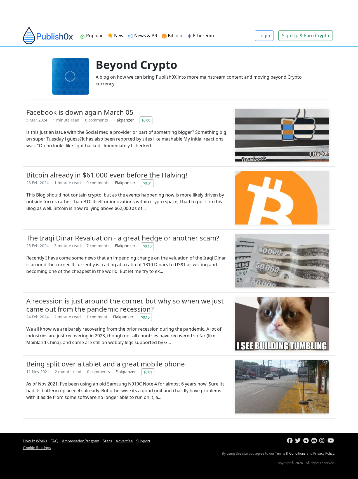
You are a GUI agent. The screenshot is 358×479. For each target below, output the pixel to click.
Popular (94, 35)
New (118, 35)
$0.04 (147, 183)
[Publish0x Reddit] (315, 440)
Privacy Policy (323, 453)
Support (143, 440)
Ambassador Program (80, 440)
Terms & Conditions (290, 453)
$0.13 (147, 246)
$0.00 (146, 120)
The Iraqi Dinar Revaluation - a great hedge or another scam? (122, 237)
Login (264, 35)
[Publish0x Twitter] (299, 440)
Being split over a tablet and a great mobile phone (105, 363)
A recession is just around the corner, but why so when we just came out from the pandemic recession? (125, 305)
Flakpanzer (124, 120)
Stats (107, 440)
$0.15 (145, 317)
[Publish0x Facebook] (290, 440)
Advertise (124, 440)
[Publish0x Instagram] (323, 440)
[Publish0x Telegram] (307, 440)
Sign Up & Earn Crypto (305, 35)
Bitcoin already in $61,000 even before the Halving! (106, 174)
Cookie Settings (37, 447)
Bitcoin (174, 35)
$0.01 (147, 372)
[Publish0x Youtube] (331, 440)
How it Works (35, 440)
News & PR (145, 35)
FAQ (54, 440)
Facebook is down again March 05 (79, 112)
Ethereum (203, 35)
